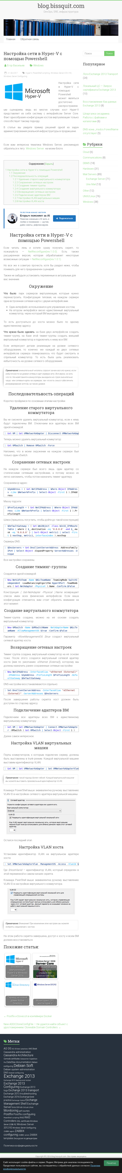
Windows (38, 65)
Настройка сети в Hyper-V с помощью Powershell (33, 169)
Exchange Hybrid (18, 1100)
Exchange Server (95, 178)
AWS (30, 1049)
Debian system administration (19, 1069)
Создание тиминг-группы (29, 185)
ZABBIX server (23, 1135)
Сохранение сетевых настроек (33, 182)
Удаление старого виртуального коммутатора (41, 179)
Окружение (17, 173)
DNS (6, 1072)
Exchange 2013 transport (23, 1090)
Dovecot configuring (16, 1073)
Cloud (86, 152)
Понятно (111, 1163)
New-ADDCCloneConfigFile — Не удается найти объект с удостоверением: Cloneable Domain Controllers (36, 1026)
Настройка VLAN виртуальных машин (36, 198)
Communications (92, 157)
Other (86, 190)
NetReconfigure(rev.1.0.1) (46, 259)
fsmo (14, 1107)
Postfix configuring (24, 1114)
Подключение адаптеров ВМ (31, 195)
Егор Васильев (15, 65)
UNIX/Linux (89, 196)
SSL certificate (23, 1121)
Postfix (8, 1114)
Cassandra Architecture (18, 1055)
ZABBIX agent (9, 1131)
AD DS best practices (20, 1049)
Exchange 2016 (11, 1096)
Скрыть (49, 164)
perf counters (24, 1111)
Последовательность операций (28, 176)
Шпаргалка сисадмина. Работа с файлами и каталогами (96, 117)
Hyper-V (29, 73)
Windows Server (35, 148)
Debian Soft (23, 1065)
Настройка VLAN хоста (28, 201)
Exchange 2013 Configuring (14, 1085)
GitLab (25, 1107)
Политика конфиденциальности (20, 1145)
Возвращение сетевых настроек (34, 191)
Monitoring (11, 1110)
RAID (22, 1117)
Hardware (88, 168)
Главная (10, 39)
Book (35, 1048)
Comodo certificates (12, 1059)
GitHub (19, 1107)
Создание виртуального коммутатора (37, 188)
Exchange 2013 (19, 1076)
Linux (31, 1107)
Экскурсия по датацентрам (25, 1138)
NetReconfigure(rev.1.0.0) (42, 251)
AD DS (7, 1048)
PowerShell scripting (41, 73)
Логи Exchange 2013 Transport (100, 74)
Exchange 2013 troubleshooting (20, 1093)
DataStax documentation (19, 1062)
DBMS (86, 163)
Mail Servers (90, 174)
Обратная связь (29, 39)
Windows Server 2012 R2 (61, 73)
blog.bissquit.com (61, 6)
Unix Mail (91, 184)
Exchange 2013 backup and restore (17, 1080)
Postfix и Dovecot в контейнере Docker (28, 1016)
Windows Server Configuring (15, 76)
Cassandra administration (17, 1052)
